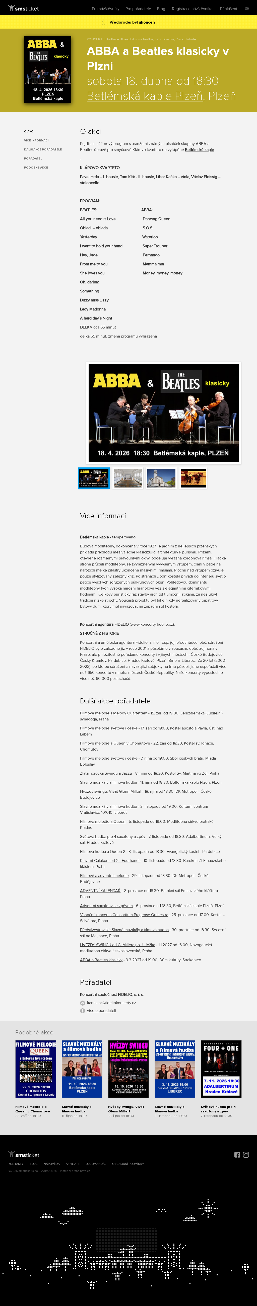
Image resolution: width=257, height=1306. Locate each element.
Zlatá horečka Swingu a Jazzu (106, 773)
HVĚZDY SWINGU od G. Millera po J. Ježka (117, 944)
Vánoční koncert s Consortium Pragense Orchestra (124, 914)
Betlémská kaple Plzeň (145, 96)
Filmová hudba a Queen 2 (102, 851)
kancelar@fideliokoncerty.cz (111, 1002)
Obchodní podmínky (128, 1164)
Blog (161, 8)
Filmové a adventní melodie (104, 875)
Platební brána (69, 1171)
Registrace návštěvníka (192, 8)
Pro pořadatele (138, 8)
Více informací (36, 140)
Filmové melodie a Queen (102, 821)
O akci (29, 131)
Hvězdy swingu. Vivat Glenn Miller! (110, 791)
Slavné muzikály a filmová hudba (108, 782)
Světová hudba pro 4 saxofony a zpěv (112, 836)
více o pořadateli (101, 1010)
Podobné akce (36, 168)
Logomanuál (96, 1164)
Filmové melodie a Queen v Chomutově (115, 743)
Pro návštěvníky (105, 8)
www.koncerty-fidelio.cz (152, 624)
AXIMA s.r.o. (49, 1171)
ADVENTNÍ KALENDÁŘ (100, 890)
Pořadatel (33, 158)
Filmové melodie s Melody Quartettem (113, 713)
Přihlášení (228, 8)
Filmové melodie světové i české (109, 728)
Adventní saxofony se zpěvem (106, 905)
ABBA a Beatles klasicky (101, 959)
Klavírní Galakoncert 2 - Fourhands (110, 860)
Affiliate (73, 1164)
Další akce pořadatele (43, 149)
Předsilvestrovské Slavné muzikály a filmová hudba (124, 929)
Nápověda (52, 1164)
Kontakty (16, 1164)
